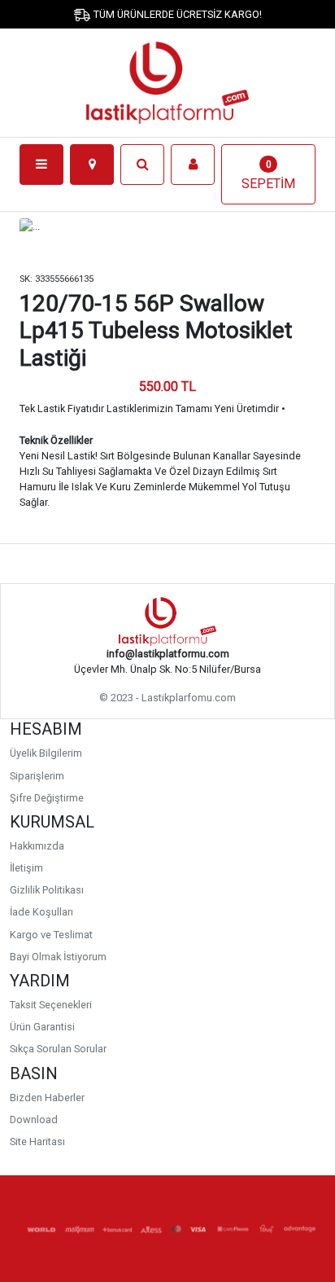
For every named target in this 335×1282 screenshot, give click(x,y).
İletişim (26, 868)
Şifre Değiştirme (47, 798)
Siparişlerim (37, 776)
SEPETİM (268, 175)
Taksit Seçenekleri (51, 1005)
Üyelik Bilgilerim (46, 753)
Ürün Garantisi (42, 1027)
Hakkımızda (37, 846)
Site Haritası (37, 1141)
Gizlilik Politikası (47, 890)
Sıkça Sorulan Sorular (58, 1049)
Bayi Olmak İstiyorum (58, 957)
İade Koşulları (41, 912)
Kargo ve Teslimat (51, 935)
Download (34, 1119)
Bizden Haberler (47, 1097)
